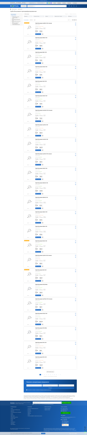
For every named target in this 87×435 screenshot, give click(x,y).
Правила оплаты (47, 409)
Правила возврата (47, 408)
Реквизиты (12, 423)
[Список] (74, 20)
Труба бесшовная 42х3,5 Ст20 (41, 66)
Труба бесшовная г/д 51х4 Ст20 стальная (43, 255)
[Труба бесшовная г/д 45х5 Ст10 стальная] (29, 157)
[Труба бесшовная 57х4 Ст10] (29, 346)
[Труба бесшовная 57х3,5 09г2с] (29, 288)
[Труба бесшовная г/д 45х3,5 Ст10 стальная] (29, 114)
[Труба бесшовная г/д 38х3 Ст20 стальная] (29, 27)
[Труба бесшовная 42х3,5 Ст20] (29, 70)
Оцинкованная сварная (16, 24)
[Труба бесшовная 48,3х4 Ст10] (29, 230)
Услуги (12, 413)
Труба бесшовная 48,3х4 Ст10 (41, 226)
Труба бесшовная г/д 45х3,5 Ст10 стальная (43, 110)
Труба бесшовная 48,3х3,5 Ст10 (41, 197)
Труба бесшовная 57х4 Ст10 (40, 342)
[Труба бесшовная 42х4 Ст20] (29, 85)
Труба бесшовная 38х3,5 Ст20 (41, 37)
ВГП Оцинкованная (15, 22)
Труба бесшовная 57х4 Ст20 (41, 357)
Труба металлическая (15, 16)
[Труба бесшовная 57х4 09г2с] (29, 332)
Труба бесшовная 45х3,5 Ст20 (41, 95)
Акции (12, 408)
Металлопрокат (14, 9)
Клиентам (30, 406)
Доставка (29, 409)
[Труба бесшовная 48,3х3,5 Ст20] (29, 186)
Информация (13, 406)
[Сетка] (73, 20)
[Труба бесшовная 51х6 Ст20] (29, 273)
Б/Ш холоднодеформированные (16, 20)
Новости (29, 412)
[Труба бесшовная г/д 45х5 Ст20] (29, 143)
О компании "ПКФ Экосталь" (15, 409)
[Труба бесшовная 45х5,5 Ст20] (29, 172)
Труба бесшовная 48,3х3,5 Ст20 (41, 182)
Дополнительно (48, 406)
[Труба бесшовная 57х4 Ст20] (29, 361)
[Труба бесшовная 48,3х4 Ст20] (29, 215)
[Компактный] (76, 20)
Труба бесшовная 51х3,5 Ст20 (41, 240)
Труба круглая (20, 9)
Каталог (12, 414)
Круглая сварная (15, 23)
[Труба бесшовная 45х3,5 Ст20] (29, 99)
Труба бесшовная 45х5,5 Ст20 (41, 168)
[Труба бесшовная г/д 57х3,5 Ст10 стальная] (29, 302)
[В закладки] (75, 23)
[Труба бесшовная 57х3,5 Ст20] (29, 317)
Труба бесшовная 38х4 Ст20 (41, 52)
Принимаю (43, 433)
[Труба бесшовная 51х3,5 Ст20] (29, 244)
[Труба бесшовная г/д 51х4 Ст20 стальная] (29, 259)
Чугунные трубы (14, 17)
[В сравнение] (75, 25)
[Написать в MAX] (51, 3)
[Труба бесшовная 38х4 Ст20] (29, 56)
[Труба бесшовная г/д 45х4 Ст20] (29, 128)
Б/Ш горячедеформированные (16, 19)
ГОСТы (12, 420)
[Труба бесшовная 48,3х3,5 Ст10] (29, 201)
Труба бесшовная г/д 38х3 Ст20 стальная (43, 23)
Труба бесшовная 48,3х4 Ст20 (41, 211)
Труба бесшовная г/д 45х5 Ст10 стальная (43, 153)
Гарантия (29, 413)
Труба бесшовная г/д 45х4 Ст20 (41, 124)
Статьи (12, 419)
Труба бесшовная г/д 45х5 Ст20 (41, 139)
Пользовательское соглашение (16, 412)
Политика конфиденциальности (33, 408)
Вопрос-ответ (13, 418)
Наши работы (13, 424)
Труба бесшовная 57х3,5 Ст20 (41, 313)
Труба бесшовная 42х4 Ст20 (41, 81)
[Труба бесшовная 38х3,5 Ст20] (29, 41)
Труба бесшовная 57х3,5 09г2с (41, 284)
